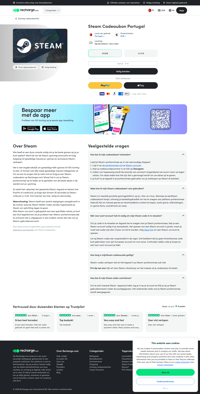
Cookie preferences (165, 381)
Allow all (165, 372)
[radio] (105, 53)
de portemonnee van (112, 165)
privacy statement (165, 364)
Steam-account (133, 165)
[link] (31, 128)
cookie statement (182, 362)
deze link (148, 229)
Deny (165, 388)
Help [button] (181, 10)
